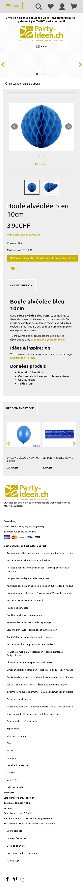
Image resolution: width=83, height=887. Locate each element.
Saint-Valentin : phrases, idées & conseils (29, 637)
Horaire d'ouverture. (18, 765)
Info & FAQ (13, 780)
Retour (10, 750)
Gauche (11, 772)
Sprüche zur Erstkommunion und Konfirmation (33, 714)
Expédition (13, 728)
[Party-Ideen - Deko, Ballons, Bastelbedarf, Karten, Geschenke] (42, 33)
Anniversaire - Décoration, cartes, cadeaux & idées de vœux (40, 553)
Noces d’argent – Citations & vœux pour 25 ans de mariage (39, 593)
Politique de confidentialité (22, 721)
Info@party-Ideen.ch (22, 797)
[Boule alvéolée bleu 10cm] (41, 127)
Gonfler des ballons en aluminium (25, 615)
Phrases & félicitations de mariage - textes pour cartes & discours (38, 569)
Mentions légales (16, 736)
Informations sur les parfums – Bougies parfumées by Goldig (40, 691)
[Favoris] (50, 6)
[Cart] (73, 6)
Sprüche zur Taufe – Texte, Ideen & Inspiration (32, 629)
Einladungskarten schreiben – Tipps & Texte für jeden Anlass (40, 669)
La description (21, 285)
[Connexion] (62, 6)
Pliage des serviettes (18, 607)
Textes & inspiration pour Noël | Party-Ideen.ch (32, 644)
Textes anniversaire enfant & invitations (29, 560)
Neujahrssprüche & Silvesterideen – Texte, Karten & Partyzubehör (35, 653)
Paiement (12, 758)
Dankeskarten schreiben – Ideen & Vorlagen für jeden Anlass (40, 677)
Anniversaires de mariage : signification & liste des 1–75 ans (40, 585)
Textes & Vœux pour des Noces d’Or (26, 600)
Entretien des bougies (19, 699)
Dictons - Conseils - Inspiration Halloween (30, 662)
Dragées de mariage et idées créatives (28, 578)
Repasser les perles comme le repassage (29, 622)
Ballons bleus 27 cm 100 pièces (23, 459)
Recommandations (20, 408)
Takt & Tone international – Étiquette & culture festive (37, 684)
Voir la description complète (23, 234)
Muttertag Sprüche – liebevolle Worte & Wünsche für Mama (40, 706)
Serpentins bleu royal (58, 457)
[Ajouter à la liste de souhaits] (13, 269)
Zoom (42, 164)
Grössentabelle (15, 787)
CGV (9, 743)
